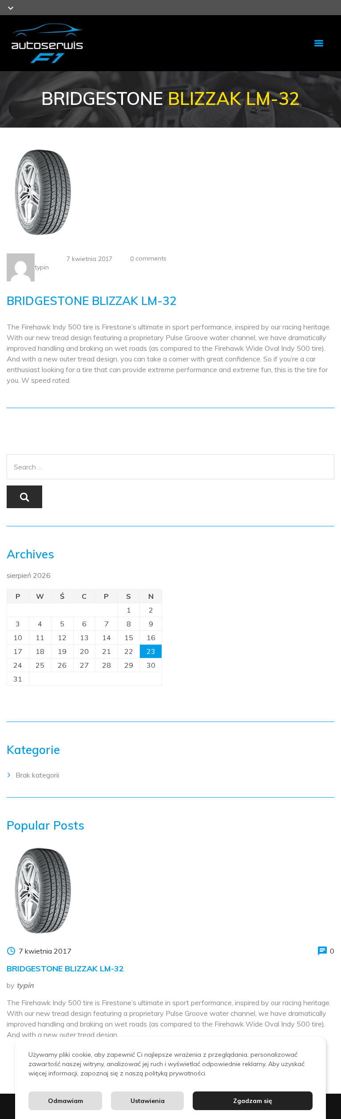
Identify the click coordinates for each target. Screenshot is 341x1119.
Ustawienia (148, 1101)
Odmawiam (65, 1101)
